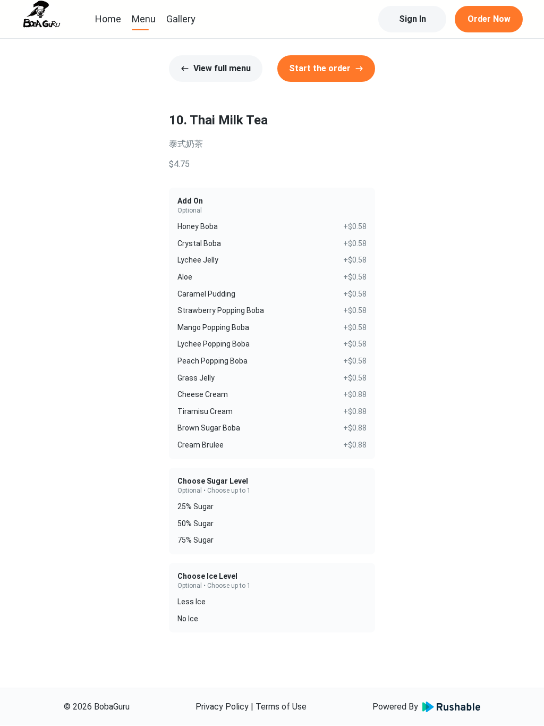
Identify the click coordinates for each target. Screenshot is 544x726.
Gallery (181, 18)
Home (108, 18)
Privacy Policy (222, 707)
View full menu (222, 68)
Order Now (489, 19)
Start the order (320, 68)
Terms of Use (281, 707)
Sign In (412, 19)
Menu (144, 18)
